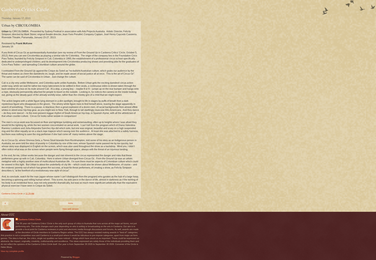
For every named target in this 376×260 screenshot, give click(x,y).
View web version (70, 209)
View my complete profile (12, 251)
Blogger (76, 257)
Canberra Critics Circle (25, 9)
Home (70, 203)
